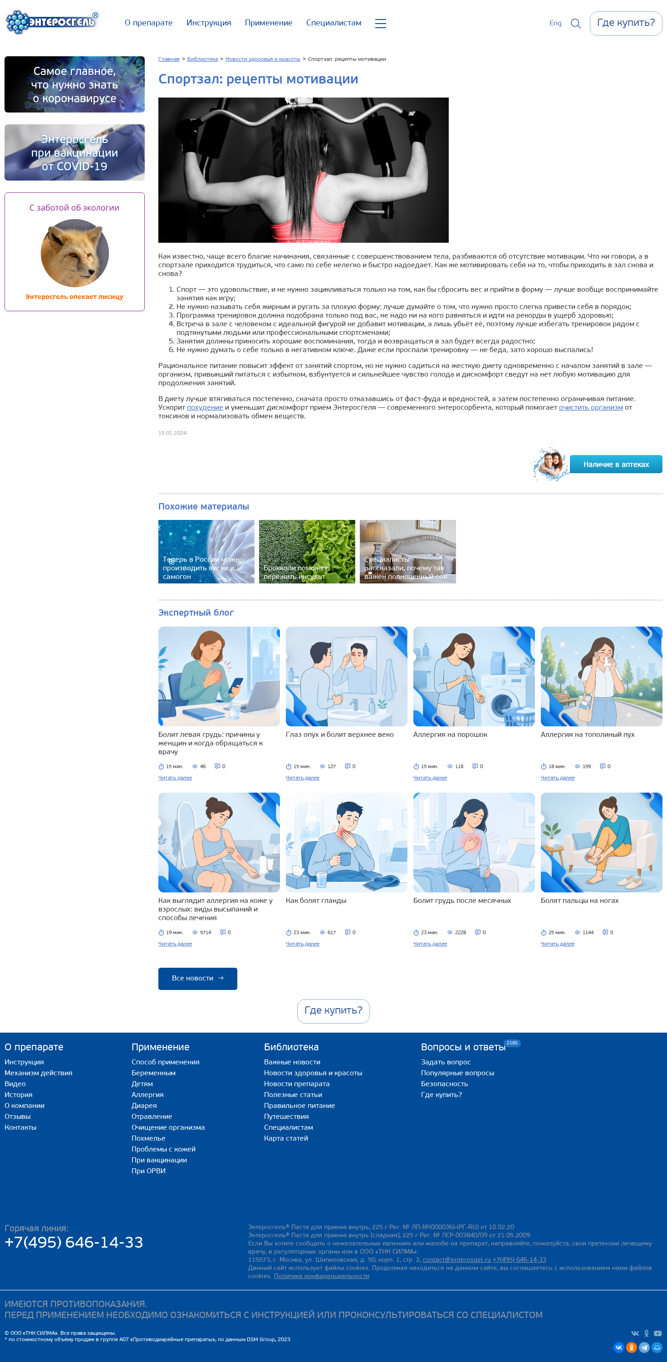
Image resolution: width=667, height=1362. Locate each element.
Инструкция (208, 24)
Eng (555, 23)
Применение (269, 24)
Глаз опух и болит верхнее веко (340, 735)
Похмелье (149, 1138)
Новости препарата (297, 1084)
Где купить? (441, 1095)
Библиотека (291, 1048)
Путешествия (286, 1117)
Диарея (144, 1106)
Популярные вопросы (457, 1073)
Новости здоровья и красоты (313, 1073)
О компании (24, 1106)
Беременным (154, 1073)
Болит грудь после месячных (462, 901)
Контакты (20, 1128)
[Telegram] (644, 1347)
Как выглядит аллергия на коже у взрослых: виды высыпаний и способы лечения (215, 909)
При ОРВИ (149, 1171)
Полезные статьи (293, 1095)
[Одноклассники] (631, 1347)
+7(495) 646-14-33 (74, 1244)
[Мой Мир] (657, 1347)
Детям (142, 1084)
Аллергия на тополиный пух (588, 735)
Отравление (152, 1117)
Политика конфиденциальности (321, 1276)
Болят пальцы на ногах (580, 901)
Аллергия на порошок (450, 735)
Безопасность (444, 1084)
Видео (15, 1084)
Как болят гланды (316, 901)
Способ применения (166, 1062)
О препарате (149, 24)
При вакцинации (159, 1160)
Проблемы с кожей (164, 1149)
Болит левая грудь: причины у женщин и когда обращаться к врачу (210, 743)
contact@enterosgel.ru (457, 1260)
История (19, 1095)
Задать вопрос (446, 1062)
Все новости (198, 978)
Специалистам (334, 24)
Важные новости (292, 1062)
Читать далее (175, 778)
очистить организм (591, 408)
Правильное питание (299, 1106)
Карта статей (286, 1138)
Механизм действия (39, 1073)
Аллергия (148, 1095)
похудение (205, 408)
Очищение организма (168, 1128)
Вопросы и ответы (463, 1047)
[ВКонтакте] (618, 1347)
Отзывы (17, 1117)
